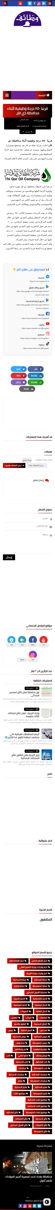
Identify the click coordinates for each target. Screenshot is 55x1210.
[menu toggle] (50, 3)
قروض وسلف (41, 1055)
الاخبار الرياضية (41, 1005)
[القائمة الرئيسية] (7, 95)
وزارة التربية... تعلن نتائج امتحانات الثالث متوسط (23, 714)
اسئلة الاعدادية (19, 980)
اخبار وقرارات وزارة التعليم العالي (33, 967)
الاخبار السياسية (20, 1005)
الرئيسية (42, 95)
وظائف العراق (16, 1200)
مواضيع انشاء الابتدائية (37, 1100)
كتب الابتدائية (41, 1062)
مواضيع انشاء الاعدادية (37, 1106)
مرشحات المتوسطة (38, 1081)
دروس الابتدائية (40, 1036)
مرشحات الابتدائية (39, 1074)
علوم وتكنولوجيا (40, 1049)
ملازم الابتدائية (41, 1087)
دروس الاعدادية (19, 1036)
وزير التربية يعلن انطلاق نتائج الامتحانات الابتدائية (25, 756)
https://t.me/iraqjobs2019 (39, 281)
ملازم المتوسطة (40, 1093)
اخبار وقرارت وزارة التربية (37, 973)
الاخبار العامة (41, 1011)
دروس (10, 1030)
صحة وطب (20, 1043)
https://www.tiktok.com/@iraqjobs (36, 348)
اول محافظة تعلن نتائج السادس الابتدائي (24, 694)
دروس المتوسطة (40, 1043)
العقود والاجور (20, 1024)
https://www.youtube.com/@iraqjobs (35, 328)
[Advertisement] (27, 59)
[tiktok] (25, 3)
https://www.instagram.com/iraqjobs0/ (34, 338)
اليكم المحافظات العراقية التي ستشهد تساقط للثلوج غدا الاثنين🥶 (22, 735)
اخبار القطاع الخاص (39, 961)
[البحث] (5, 3)
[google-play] (44, 3)
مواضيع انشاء (19, 1093)
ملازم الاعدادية (21, 1087)
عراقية (47, 1185)
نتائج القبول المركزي (19, 1125)
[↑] (27, 1197)
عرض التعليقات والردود (13, 465)
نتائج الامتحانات (21, 1119)
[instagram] (39, 3)
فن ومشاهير (20, 1049)
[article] (27, 407)
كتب (8, 1055)
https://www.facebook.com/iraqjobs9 (35, 318)
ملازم (20, 1081)
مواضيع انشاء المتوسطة (36, 1112)
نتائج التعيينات (41, 1125)
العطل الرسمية (40, 1024)
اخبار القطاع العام (23, 126)
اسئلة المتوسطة (40, 986)
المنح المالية (26, 1030)
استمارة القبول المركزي (37, 992)
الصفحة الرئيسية (40, 126)
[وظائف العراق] (27, 19)
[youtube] (20, 3)
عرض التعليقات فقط (36, 465)
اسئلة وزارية (19, 986)
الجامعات (43, 1018)
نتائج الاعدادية (41, 1119)
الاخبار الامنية (19, 999)
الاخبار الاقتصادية (40, 999)
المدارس (43, 1030)
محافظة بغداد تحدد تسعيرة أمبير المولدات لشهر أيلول (28, 1178)
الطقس (14, 1018)
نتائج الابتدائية (12, 1112)
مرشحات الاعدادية (16, 1074)
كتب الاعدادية (22, 1062)
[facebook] (34, 3)
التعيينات (24, 1011)
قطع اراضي (23, 1055)
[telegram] (30, 3)
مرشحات (22, 1068)
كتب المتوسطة (40, 1068)
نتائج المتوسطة (40, 1131)
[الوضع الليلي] (47, 1202)
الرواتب (29, 1018)
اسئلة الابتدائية (40, 980)
